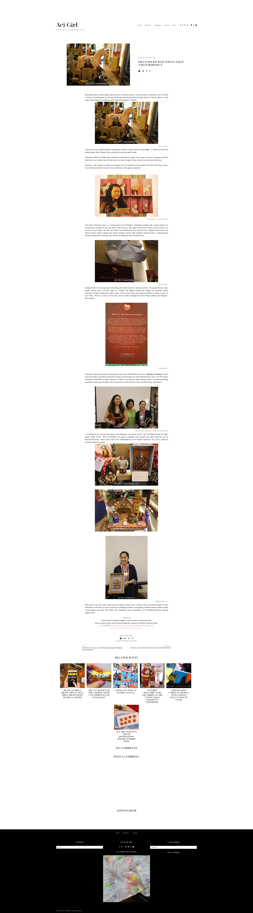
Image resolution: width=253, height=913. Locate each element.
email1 (113, 628)
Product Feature (129, 640)
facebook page (136, 628)
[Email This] (139, 71)
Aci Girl (67, 24)
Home (140, 25)
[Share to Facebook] (146, 71)
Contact (166, 25)
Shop (174, 25)
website (126, 628)
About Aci (148, 25)
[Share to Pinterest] (150, 71)
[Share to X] (143, 71)
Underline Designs (76, 911)
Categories (157, 25)
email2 (119, 628)
